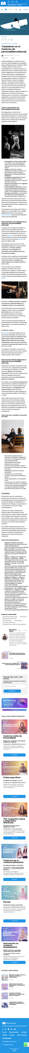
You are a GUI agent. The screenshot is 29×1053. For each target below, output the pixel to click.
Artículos (24, 1032)
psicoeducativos (6, 215)
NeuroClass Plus (13, 1032)
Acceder (26, 9)
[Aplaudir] (16, 58)
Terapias (15, 43)
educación (23, 616)
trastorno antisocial (9, 622)
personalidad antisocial (9, 618)
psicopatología (7, 620)
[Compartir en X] (6, 39)
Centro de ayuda (22, 1035)
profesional (6, 333)
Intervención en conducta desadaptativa (10, 945)
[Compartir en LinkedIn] (12, 39)
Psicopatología (6, 43)
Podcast (12, 1035)
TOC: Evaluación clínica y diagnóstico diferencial (14, 821)
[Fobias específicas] (14, 768)
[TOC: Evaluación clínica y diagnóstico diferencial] (14, 809)
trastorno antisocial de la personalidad (14, 624)
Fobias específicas (11, 778)
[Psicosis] (14, 892)
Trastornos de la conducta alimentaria (13, 861)
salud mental (18, 620)
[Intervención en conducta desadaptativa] (14, 934)
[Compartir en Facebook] (9, 39)
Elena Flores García (8, 55)
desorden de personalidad (10, 616)
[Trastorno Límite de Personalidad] (14, 726)
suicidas (20, 239)
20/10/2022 (5, 58)
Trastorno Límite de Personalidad (12, 737)
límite (3, 278)
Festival (4, 1035)
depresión (10, 235)
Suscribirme (12, 691)
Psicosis (6, 902)
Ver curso (14, 755)
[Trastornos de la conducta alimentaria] (14, 851)
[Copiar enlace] (2, 39)
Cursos (4, 1032)
